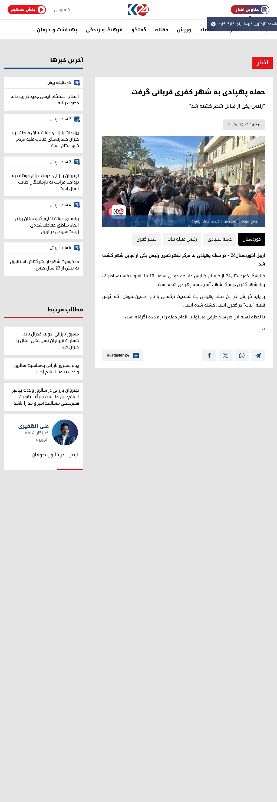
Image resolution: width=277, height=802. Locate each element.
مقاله (161, 30)
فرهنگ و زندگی (104, 30)
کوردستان (252, 239)
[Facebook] (209, 355)
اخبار (262, 62)
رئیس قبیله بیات (182, 239)
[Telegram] (258, 355)
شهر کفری (146, 239)
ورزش (184, 30)
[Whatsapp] (242, 355)
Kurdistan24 (118, 355)
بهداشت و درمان (57, 30)
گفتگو (138, 30)
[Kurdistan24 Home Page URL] (138, 10)
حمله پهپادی (220, 239)
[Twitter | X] (226, 355)
